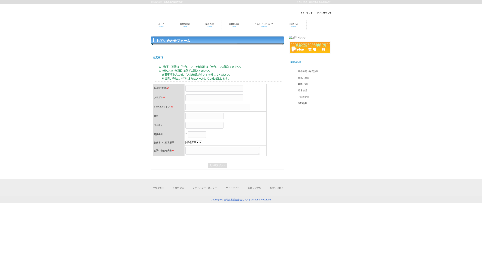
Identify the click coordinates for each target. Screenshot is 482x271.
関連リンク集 (254, 188)
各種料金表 (178, 188)
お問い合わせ (276, 188)
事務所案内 (158, 188)
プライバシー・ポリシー (204, 188)
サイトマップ (306, 13)
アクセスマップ (324, 13)
